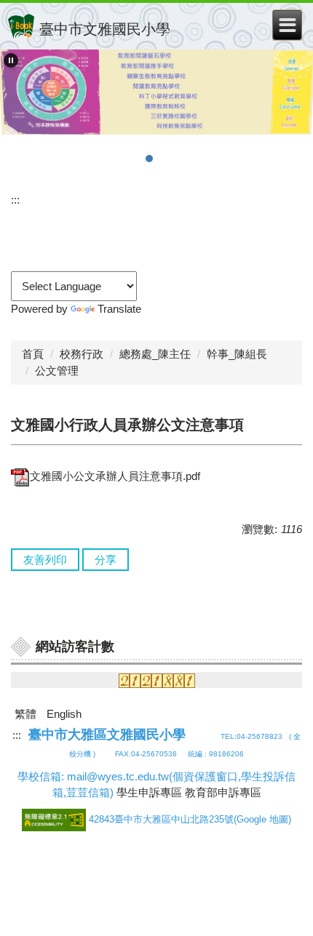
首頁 (33, 354)
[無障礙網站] (55, 819)
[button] (11, 60)
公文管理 (57, 370)
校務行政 (81, 354)
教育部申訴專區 (223, 792)
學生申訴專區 (149, 792)
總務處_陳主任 (155, 354)
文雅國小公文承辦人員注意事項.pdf (115, 476)
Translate (119, 309)
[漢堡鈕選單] (287, 25)
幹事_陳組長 (237, 354)
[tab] (120, 158)
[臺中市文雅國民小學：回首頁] (21, 26)
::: (15, 199)
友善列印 (45, 559)
